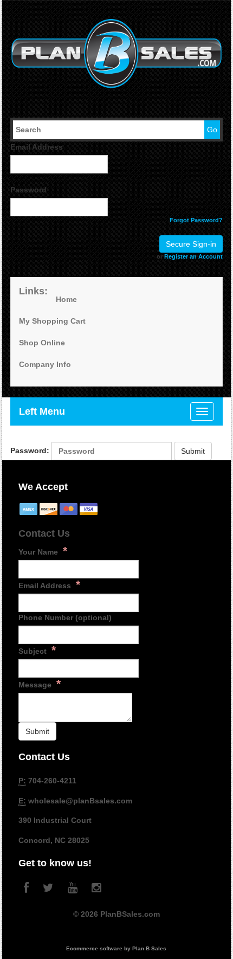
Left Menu (42, 411)
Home (66, 299)
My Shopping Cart (52, 321)
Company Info (45, 364)
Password (28, 189)
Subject (37, 650)
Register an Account (193, 256)
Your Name (42, 551)
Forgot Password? (196, 220)
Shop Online (42, 342)
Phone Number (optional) (65, 617)
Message (39, 684)
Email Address (36, 147)
